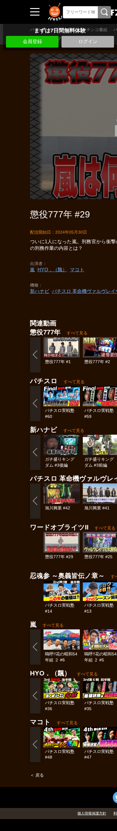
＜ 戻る (37, 775)
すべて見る (77, 333)
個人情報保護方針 (91, 813)
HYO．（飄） (52, 269)
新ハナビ (39, 291)
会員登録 (32, 41)
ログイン (88, 41)
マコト (77, 269)
